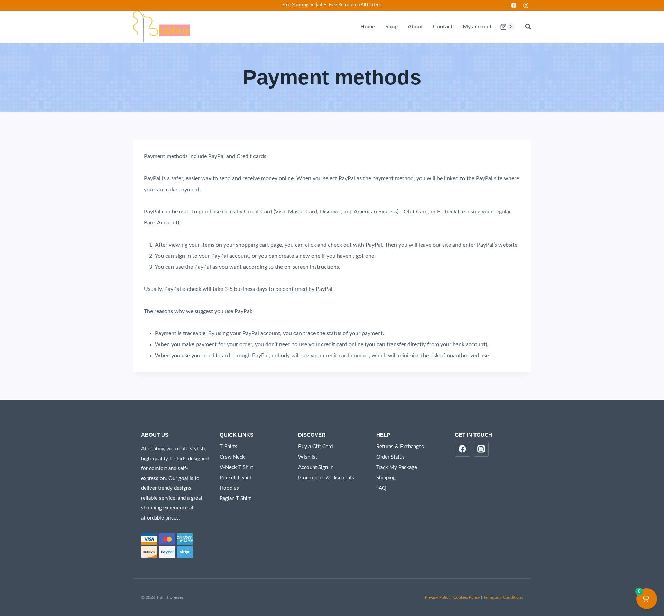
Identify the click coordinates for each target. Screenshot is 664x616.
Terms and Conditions (503, 597)
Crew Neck (232, 457)
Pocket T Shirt (236, 477)
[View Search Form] (524, 27)
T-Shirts (228, 446)
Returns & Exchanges (400, 446)
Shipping (386, 477)
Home (367, 26)
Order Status (390, 457)
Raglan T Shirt (235, 498)
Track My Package (396, 467)
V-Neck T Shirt (236, 467)
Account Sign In (315, 467)
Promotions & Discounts (326, 477)
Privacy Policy (437, 597)
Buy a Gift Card (315, 446)
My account (477, 26)
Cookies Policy (466, 597)
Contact (443, 26)
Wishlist (307, 457)
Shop (391, 26)
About (415, 26)
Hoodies (229, 488)
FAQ (381, 488)
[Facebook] (513, 5)
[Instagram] (525, 5)
